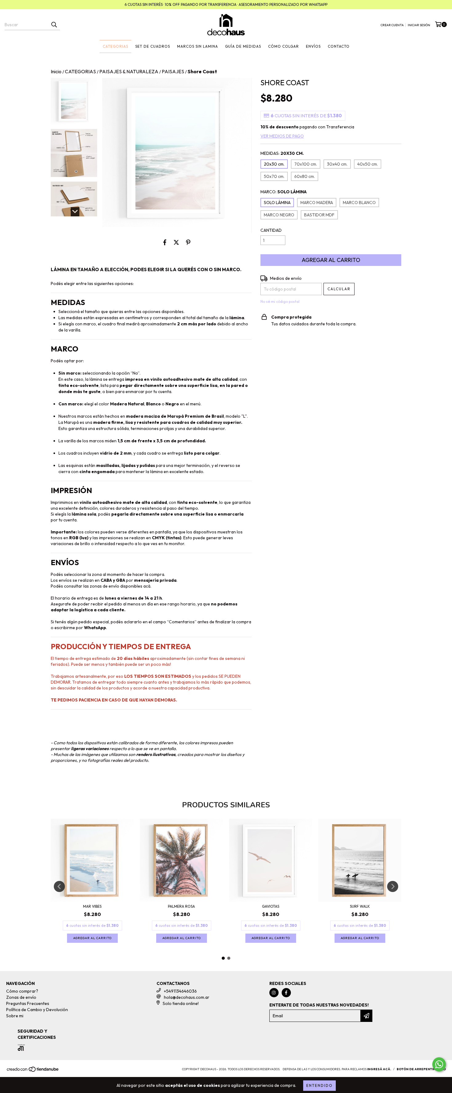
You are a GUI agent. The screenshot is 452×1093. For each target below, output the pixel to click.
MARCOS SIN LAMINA (197, 46)
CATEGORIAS (115, 46)
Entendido (319, 1085)
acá (146, 586)
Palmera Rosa (181, 906)
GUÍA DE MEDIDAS (243, 46)
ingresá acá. (379, 1069)
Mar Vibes (92, 906)
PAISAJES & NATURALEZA (128, 71)
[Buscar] (54, 24)
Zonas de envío (21, 997)
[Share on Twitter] (176, 242)
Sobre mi (14, 1016)
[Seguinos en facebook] (286, 992)
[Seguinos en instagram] (274, 992)
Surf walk (360, 906)
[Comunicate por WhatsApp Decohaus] (439, 1064)
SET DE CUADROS (152, 46)
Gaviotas (270, 906)
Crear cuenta (392, 25)
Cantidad (271, 230)
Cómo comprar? (22, 991)
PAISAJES (173, 71)
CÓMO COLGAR (283, 46)
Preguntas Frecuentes (27, 1003)
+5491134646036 (180, 991)
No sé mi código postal (279, 301)
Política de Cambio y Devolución (37, 1009)
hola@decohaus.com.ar (186, 997)
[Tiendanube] (33, 1071)
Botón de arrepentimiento (421, 1069)
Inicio (56, 71)
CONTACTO (339, 46)
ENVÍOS (313, 46)
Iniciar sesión (419, 25)
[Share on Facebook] (164, 242)
